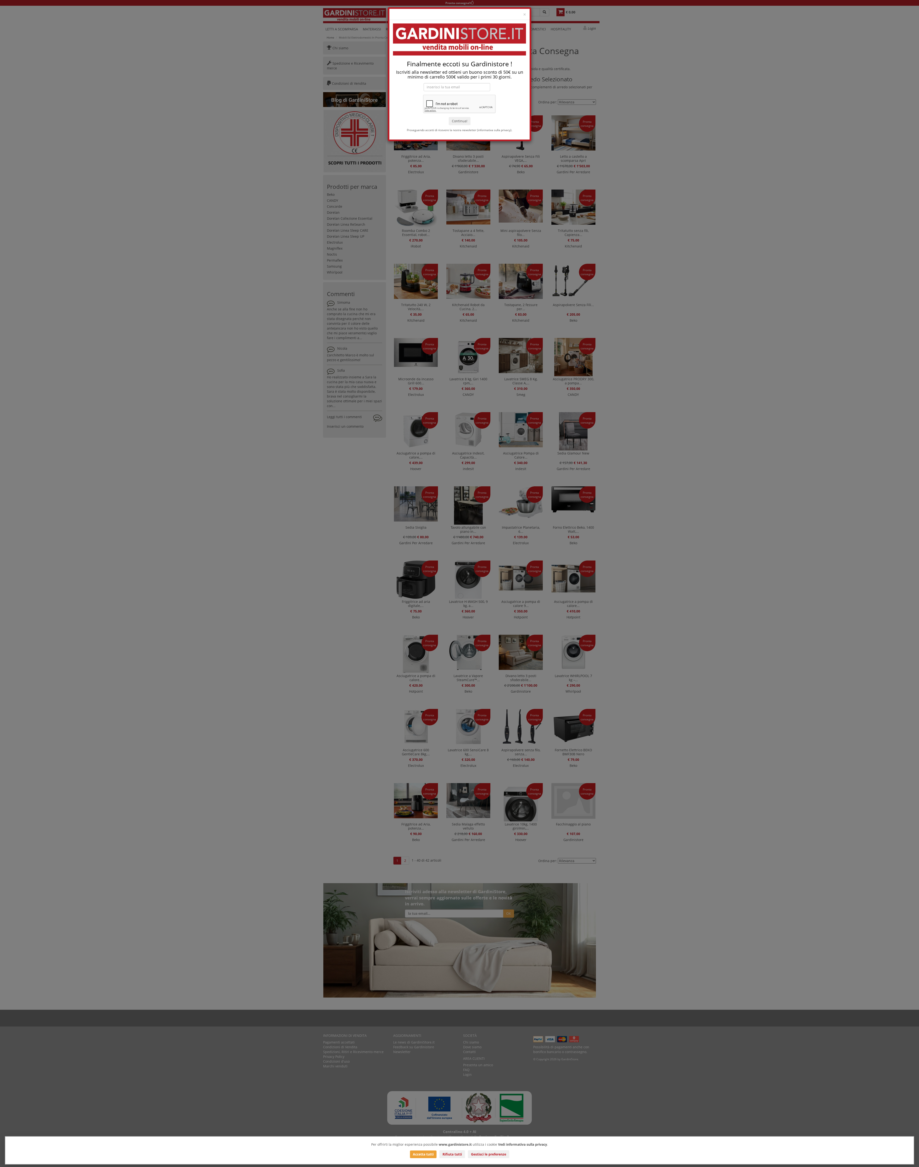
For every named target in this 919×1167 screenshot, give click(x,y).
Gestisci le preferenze (488, 1154)
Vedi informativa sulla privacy (522, 1144)
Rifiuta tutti (452, 1154)
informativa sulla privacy (494, 130)
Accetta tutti (423, 1154)
